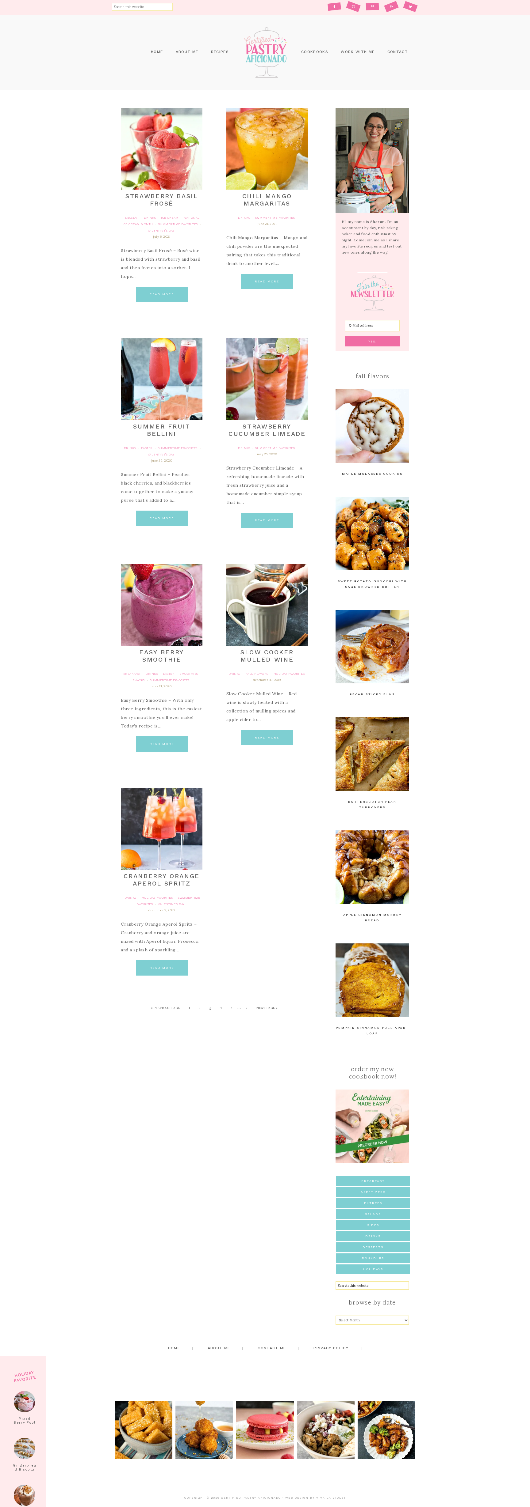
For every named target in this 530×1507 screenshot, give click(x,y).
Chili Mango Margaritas (267, 199)
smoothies (189, 673)
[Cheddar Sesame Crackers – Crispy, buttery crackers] (143, 1430)
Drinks (373, 1236)
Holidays (373, 1269)
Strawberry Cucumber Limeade (267, 430)
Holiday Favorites (289, 673)
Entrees (373, 1203)
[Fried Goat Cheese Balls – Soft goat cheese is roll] (204, 1430)
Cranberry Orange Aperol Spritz (162, 879)
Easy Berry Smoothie (161, 655)
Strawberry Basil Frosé (161, 199)
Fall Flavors (257, 673)
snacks (139, 680)
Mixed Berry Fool (24, 1421)
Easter (147, 448)
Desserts (373, 1247)
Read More (162, 294)
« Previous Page (165, 1008)
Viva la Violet (331, 1497)
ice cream (170, 217)
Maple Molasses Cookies (372, 473)
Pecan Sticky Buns (372, 694)
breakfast (132, 673)
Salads (373, 1214)
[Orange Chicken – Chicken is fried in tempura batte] (386, 1430)
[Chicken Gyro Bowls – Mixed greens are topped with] (326, 1430)
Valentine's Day (161, 230)
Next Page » (267, 1008)
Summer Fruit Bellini (161, 430)
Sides (373, 1225)
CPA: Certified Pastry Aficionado (265, 52)
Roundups (373, 1258)
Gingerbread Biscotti (24, 1467)
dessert (132, 217)
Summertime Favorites (178, 224)
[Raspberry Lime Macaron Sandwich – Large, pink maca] (265, 1430)
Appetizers (373, 1192)
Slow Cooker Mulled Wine (267, 655)
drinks (150, 217)
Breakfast (373, 1181)
